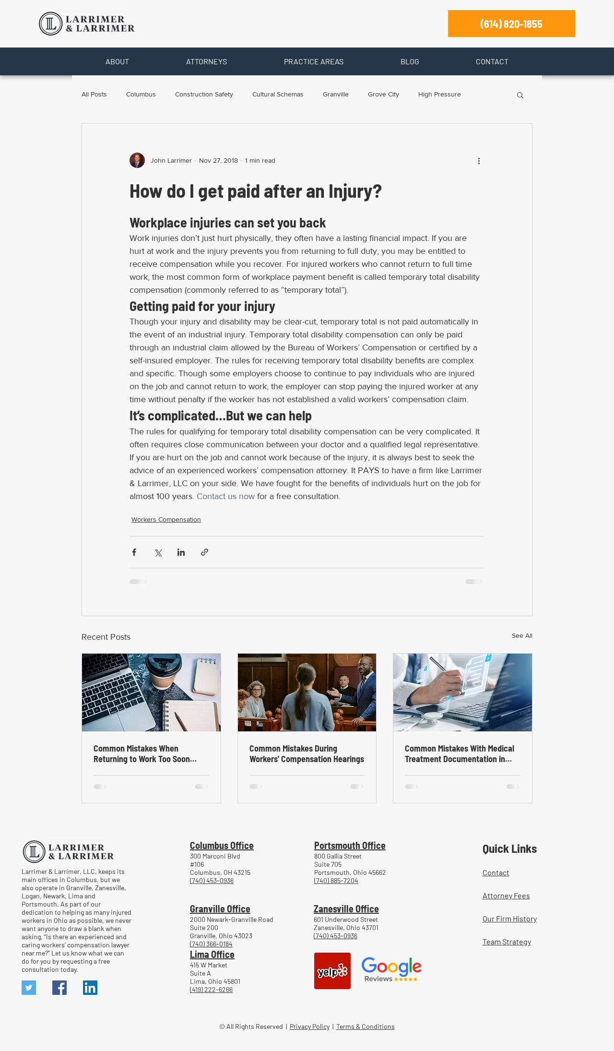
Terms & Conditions (365, 1026)
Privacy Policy (310, 1026)
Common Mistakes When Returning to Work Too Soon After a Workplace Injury (142, 753)
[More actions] (478, 160)
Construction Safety (204, 94)
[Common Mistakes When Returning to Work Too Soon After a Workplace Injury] (151, 692)
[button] (117, 61)
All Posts (94, 94)
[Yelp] (332, 971)
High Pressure (439, 94)
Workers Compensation (166, 519)
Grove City (383, 94)
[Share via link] (204, 552)
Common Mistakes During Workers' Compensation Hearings (306, 753)
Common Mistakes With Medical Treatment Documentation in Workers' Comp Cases (459, 753)
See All (522, 635)
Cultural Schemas (278, 94)
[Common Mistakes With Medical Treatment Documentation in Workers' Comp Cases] (462, 692)
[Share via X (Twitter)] (157, 552)
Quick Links (510, 848)
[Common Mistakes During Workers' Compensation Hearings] (307, 692)
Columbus (141, 94)
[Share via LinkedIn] (181, 552)
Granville (336, 94)
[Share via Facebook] (134, 552)
